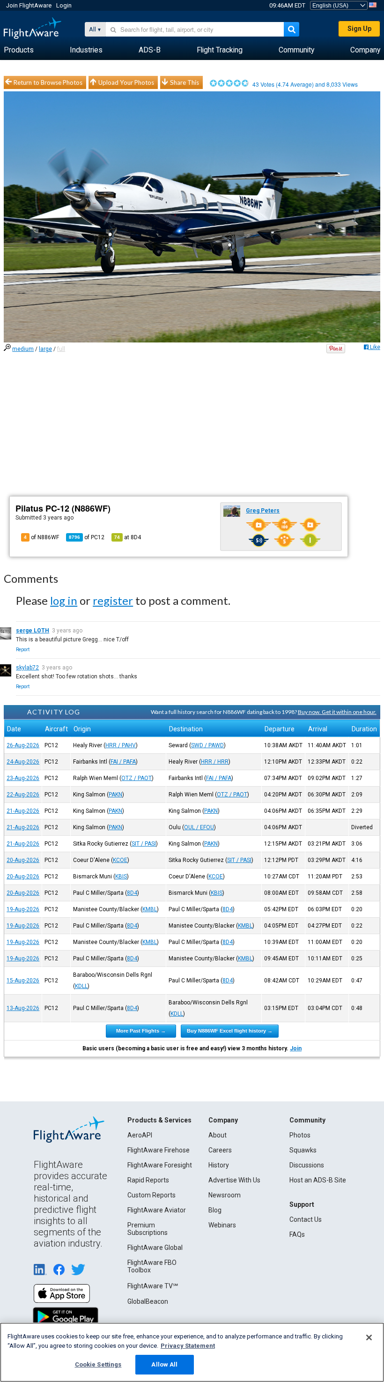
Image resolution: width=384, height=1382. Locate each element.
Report (23, 649)
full (61, 349)
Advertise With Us (234, 1180)
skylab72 (27, 667)
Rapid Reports (148, 1180)
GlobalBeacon (147, 1301)
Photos (299, 1135)
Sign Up (359, 28)
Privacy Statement (188, 1345)
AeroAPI (139, 1135)
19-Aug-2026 (23, 909)
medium (23, 349)
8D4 (132, 893)
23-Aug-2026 (23, 778)
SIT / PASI (144, 843)
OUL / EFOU (199, 827)
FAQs (297, 1234)
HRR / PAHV (120, 745)
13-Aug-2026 (23, 1008)
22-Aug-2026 (23, 794)
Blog (215, 1210)
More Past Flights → (141, 1030)
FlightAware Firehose (158, 1150)
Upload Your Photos (126, 82)
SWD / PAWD (207, 745)
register (113, 600)
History (218, 1165)
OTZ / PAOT (136, 778)
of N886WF (41, 537)
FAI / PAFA (123, 761)
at (127, 537)
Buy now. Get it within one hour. (337, 711)
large (45, 349)
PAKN (115, 794)
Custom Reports (151, 1195)
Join (296, 1048)
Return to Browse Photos (48, 82)
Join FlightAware (29, 5)
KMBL (149, 909)
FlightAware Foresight (159, 1165)
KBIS (121, 876)
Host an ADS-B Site (317, 1180)
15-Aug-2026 (23, 980)
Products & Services (159, 1120)
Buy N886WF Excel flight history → (230, 1030)
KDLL (81, 986)
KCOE (120, 860)
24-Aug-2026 (23, 761)
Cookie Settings (98, 1364)
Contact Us (305, 1219)
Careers (220, 1150)
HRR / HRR (215, 761)
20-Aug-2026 (23, 860)
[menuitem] (18, 50)
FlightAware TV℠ (152, 1286)
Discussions (306, 1165)
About (217, 1135)
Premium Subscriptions (147, 1228)
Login (64, 5)
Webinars (222, 1225)
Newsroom (224, 1195)
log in (63, 600)
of (86, 537)
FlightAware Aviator (156, 1210)
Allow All (164, 1364)
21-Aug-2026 (23, 811)
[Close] (369, 1337)
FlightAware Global (155, 1247)
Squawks (303, 1150)
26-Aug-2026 (23, 745)
